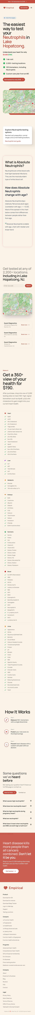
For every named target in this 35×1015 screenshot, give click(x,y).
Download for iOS (8, 898)
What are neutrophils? (10, 818)
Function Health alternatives (11, 940)
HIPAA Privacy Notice (9, 1004)
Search (28, 285)
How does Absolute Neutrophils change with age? (17, 191)
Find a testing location (9, 962)
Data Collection (7, 998)
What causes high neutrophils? (13, 801)
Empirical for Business (9, 976)
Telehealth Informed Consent (11, 1007)
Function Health (9, 920)
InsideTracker (8, 926)
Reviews (5, 982)
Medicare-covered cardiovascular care (14, 965)
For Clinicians (6, 956)
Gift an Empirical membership (11, 954)
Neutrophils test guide (13, 141)
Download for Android (9, 900)
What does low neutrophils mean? (14, 806)
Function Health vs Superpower (12, 937)
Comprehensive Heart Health (11, 951)
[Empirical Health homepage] (8, 7)
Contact (5, 987)
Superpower (7, 923)
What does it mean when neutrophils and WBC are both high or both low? (15, 825)
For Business (6, 959)
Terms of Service (7, 1001)
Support (5, 909)
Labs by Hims (8, 931)
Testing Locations (8, 912)
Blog (4, 979)
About (4, 973)
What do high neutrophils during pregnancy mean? (14, 812)
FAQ (4, 984)
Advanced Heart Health (9, 948)
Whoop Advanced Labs (10, 928)
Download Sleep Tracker (10, 903)
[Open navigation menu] (31, 8)
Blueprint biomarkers (10, 934)
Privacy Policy (7, 995)
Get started (24, 8)
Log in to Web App (8, 906)
